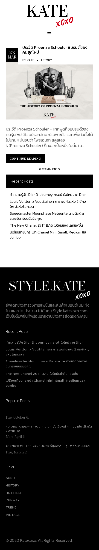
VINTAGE (13, 514)
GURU (10, 478)
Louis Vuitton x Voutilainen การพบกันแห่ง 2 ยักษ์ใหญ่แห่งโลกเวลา (48, 204)
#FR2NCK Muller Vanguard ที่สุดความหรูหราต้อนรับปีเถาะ (48, 446)
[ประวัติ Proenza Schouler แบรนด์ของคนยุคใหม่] (49, 90)
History (46, 60)
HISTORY (13, 485)
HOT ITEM (13, 492)
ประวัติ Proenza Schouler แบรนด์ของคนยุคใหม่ (54, 50)
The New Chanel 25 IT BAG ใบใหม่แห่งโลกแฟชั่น (46, 225)
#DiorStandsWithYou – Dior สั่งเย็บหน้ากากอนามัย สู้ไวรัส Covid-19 (49, 429)
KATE (30, 60)
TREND (11, 507)
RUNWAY (13, 500)
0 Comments (49, 169)
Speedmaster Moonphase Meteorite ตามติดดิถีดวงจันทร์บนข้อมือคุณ (47, 216)
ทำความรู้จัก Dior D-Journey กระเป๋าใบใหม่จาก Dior (48, 194)
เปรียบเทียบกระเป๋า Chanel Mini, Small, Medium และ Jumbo (48, 235)
